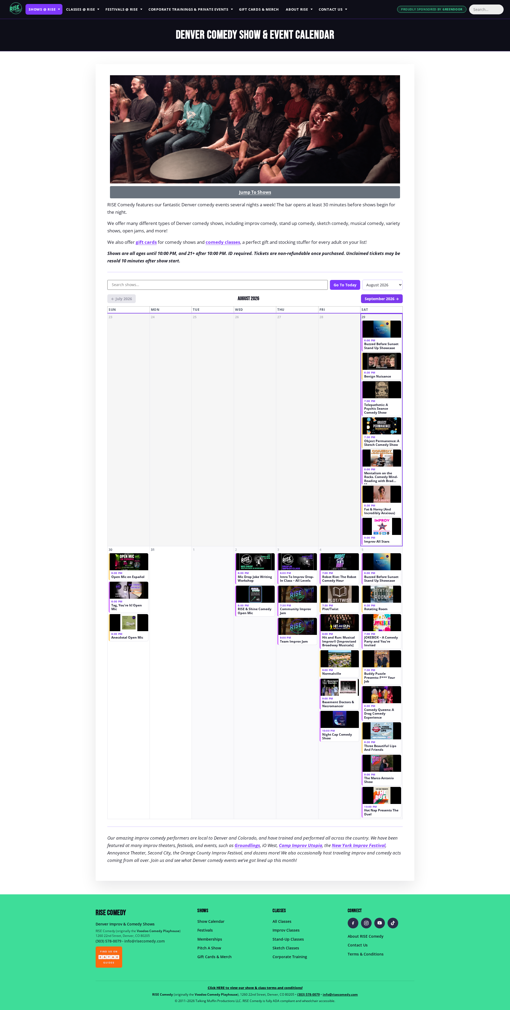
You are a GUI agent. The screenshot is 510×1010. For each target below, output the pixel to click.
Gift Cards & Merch (214, 956)
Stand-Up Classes (288, 938)
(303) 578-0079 (108, 941)
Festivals (121, 9)
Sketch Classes (286, 947)
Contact (331, 9)
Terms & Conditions (366, 953)
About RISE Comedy (366, 936)
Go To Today (345, 284)
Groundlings (247, 845)
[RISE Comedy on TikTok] (393, 923)
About (297, 9)
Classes (80, 9)
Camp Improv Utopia (300, 845)
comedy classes (223, 242)
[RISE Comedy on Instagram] (366, 923)
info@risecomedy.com (144, 941)
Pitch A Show (209, 947)
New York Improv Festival (358, 845)
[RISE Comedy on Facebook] (353, 923)
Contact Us (358, 945)
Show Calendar (210, 921)
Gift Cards (259, 9)
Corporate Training (290, 956)
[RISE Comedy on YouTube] (379, 923)
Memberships (209, 938)
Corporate (188, 9)
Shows (42, 9)
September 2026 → (382, 298)
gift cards (146, 242)
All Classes (282, 921)
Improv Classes (286, 930)
